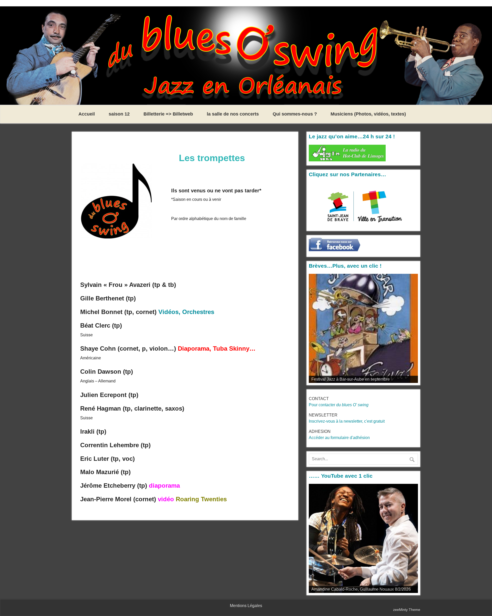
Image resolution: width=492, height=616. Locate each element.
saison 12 (119, 114)
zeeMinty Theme (406, 610)
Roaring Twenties (201, 499)
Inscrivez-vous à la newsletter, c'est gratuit (347, 421)
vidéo (166, 499)
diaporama (164, 485)
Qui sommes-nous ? (295, 114)
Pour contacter (338, 405)
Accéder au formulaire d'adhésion (339, 437)
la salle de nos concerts (233, 114)
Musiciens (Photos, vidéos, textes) (368, 114)
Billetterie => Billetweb (168, 114)
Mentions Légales (246, 605)
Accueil (86, 114)
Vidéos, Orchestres (186, 311)
